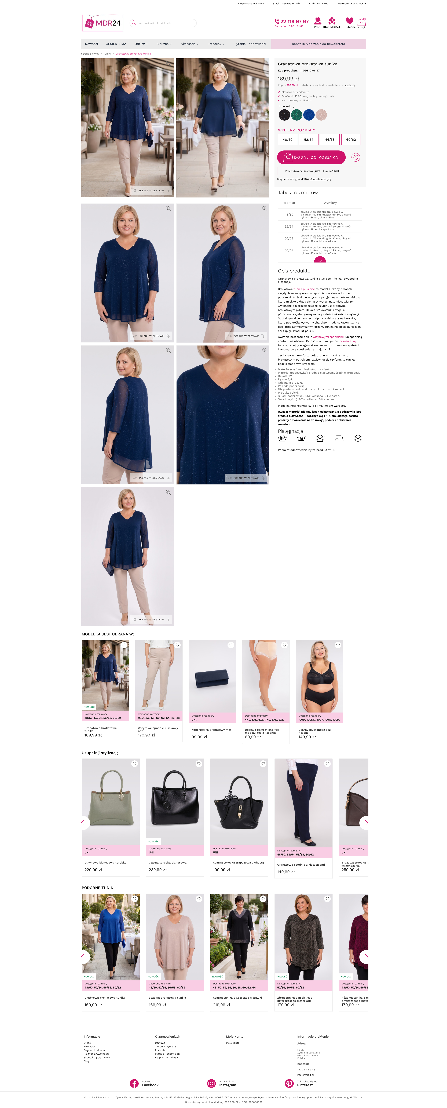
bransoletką (347, 341)
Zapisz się (350, 85)
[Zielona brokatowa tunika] (296, 115)
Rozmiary (89, 1046)
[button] (83, 823)
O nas (87, 1042)
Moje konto (232, 1042)
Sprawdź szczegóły (320, 179)
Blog (86, 1061)
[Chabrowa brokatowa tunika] (309, 115)
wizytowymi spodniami (328, 337)
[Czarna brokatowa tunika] (284, 115)
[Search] (134, 23)
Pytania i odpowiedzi (167, 1053)
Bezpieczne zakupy (166, 1057)
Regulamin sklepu (94, 1050)
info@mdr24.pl (305, 1075)
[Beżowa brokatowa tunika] (321, 115)
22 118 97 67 (294, 21)
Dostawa (160, 1042)
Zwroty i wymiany (165, 1046)
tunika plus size (304, 289)
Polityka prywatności (96, 1053)
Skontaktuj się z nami (97, 1057)
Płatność (160, 1050)
